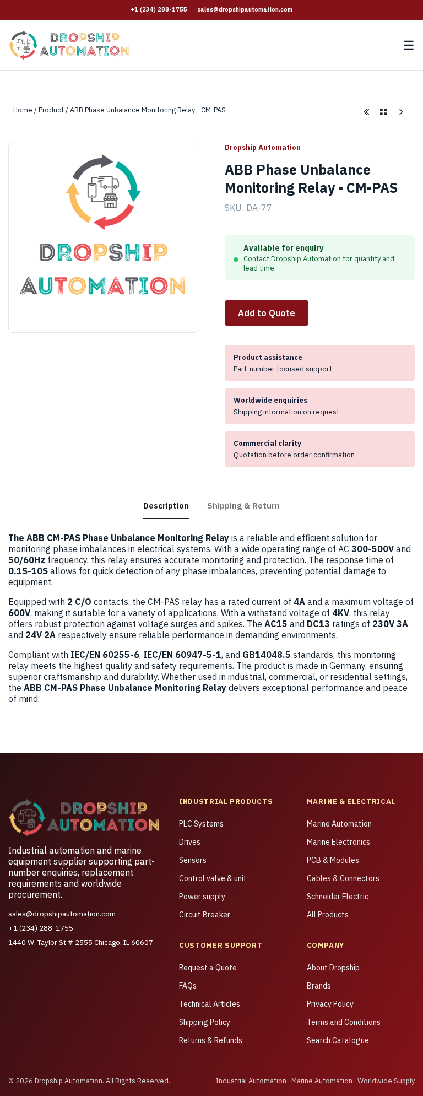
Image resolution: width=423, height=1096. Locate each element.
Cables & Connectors (343, 878)
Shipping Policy (204, 1022)
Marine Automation (339, 824)
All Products (328, 915)
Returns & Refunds (210, 1040)
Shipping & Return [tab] (243, 505)
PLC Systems (201, 824)
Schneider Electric (337, 896)
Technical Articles (209, 1004)
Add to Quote (266, 312)
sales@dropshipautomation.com (244, 9)
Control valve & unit (213, 878)
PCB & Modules (333, 860)
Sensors (193, 860)
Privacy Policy (330, 1004)
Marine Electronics (338, 842)
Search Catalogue (338, 1040)
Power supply (202, 896)
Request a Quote (208, 968)
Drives (189, 842)
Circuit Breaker (204, 915)
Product (51, 109)
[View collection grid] (383, 112)
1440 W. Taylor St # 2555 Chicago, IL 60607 (80, 942)
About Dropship (333, 968)
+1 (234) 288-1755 (159, 9)
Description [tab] (166, 505)
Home (22, 109)
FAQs (188, 986)
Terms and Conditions (344, 1022)
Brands (319, 986)
